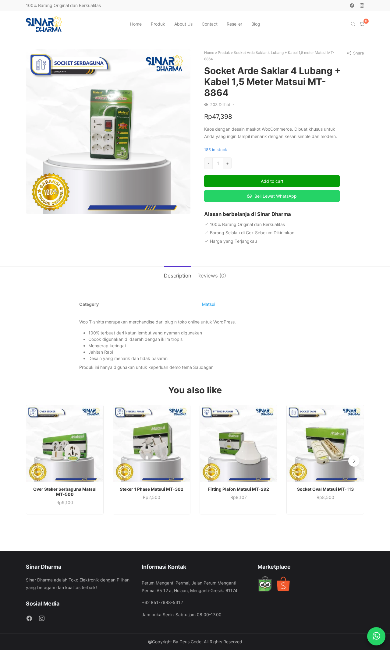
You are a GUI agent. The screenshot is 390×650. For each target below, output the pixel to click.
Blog (255, 23)
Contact (210, 23)
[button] (354, 461)
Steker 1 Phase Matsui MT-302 (151, 489)
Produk (158, 23)
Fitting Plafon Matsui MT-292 (238, 489)
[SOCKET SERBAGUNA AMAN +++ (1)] (108, 131)
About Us (183, 23)
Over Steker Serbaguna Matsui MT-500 (65, 491)
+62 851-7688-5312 (162, 602)
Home (136, 23)
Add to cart (272, 181)
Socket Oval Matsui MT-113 (325, 489)
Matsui (208, 304)
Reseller (234, 23)
